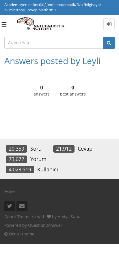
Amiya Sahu (69, 216)
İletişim (9, 191)
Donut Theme (17, 216)
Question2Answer (45, 225)
